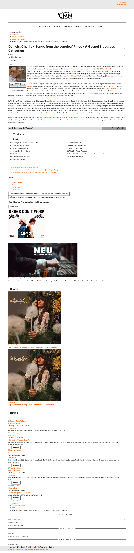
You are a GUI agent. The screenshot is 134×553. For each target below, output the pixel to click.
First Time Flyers (14, 453)
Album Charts (13, 402)
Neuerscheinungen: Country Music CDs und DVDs (27, 278)
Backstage (12, 457)
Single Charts (13, 345)
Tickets (16, 447)
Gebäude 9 (12, 475)
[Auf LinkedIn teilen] (16, 64)
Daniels (52, 101)
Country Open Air (14, 423)
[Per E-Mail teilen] (17, 64)
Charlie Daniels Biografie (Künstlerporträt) (24, 167)
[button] (45, 26)
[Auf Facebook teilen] (13, 64)
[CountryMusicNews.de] (65, 15)
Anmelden (14, 206)
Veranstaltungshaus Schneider (19, 493)
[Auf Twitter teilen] (14, 64)
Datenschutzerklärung (15, 549)
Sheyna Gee (12, 488)
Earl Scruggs (16, 187)
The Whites (15, 189)
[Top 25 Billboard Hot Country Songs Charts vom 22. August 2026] (34, 317)
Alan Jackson (88, 69)
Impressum (44, 549)
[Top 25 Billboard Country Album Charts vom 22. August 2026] (34, 375)
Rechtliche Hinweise (32, 549)
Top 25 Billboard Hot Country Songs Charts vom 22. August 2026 (32, 347)
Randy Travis (75, 69)
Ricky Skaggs (71, 76)
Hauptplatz (12, 428)
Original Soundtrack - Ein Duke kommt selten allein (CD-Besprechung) (34, 170)
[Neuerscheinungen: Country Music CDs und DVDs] (42, 260)
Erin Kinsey (12, 435)
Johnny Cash (113, 120)
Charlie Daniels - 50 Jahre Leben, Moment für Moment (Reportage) (33, 172)
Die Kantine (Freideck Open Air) (19, 440)
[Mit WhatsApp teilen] (15, 64)
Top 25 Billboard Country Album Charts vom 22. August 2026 (31, 405)
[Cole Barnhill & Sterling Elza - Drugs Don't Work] (26, 223)
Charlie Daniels (106, 69)
